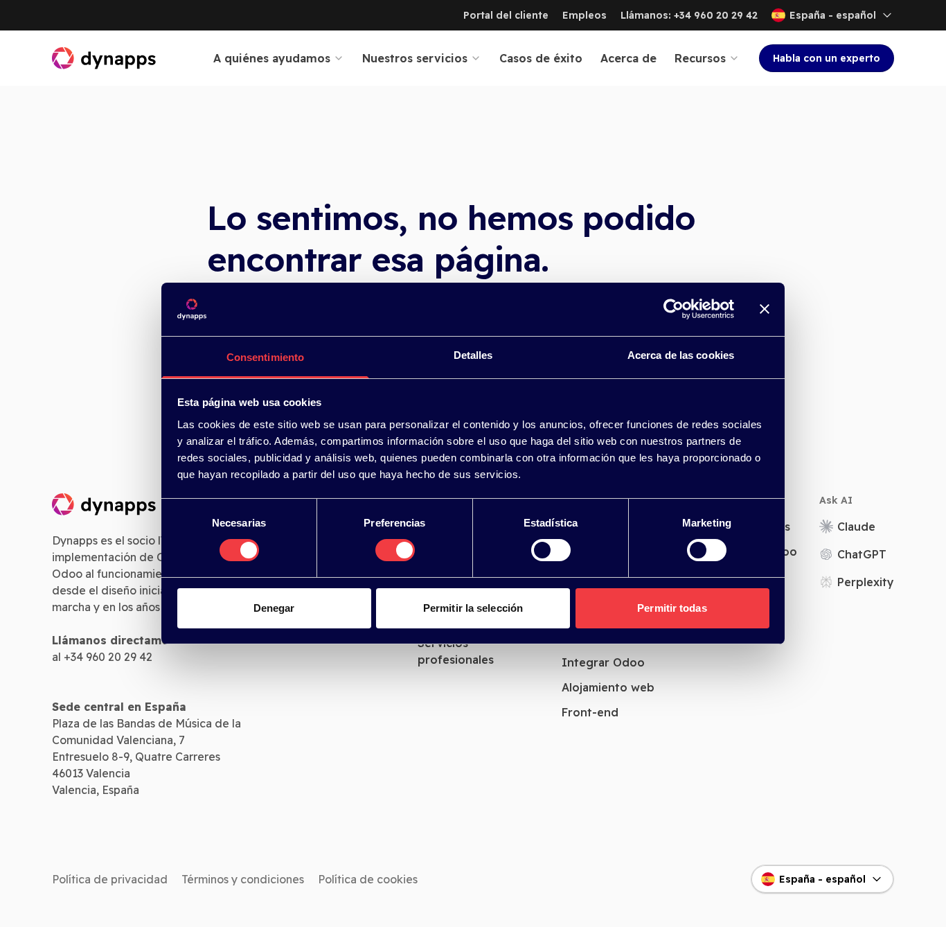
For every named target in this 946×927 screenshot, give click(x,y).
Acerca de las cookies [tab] (680, 355)
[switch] (395, 550)
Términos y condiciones (242, 879)
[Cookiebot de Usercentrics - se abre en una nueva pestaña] (673, 309)
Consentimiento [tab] (265, 357)
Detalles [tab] (473, 355)
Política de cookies (368, 879)
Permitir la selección (473, 608)
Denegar (274, 608)
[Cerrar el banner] (764, 309)
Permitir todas (671, 608)
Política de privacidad (110, 879)
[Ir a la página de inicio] (104, 58)
